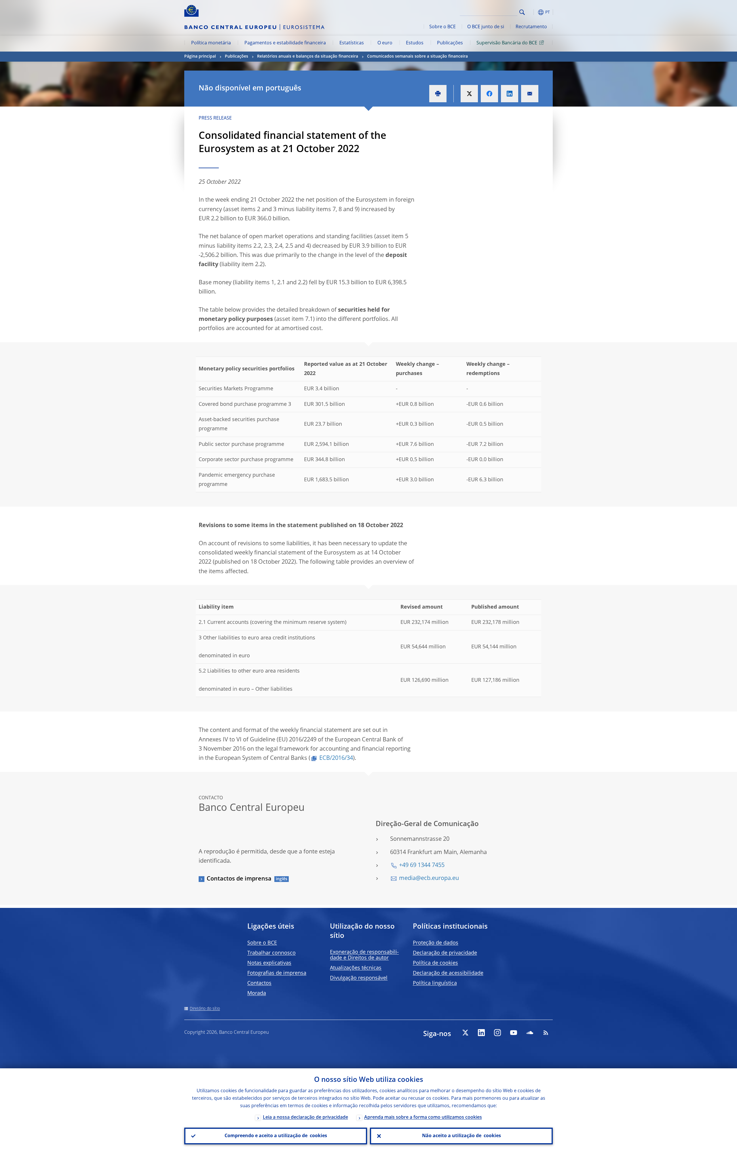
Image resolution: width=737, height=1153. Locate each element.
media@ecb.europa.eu (429, 878)
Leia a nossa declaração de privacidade (305, 1117)
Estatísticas (351, 43)
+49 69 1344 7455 (422, 865)
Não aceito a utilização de (461, 1136)
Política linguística (435, 983)
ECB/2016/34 (336, 758)
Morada (256, 993)
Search (522, 12)
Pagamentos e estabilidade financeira (285, 43)
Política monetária (211, 43)
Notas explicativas (269, 963)
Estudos (414, 43)
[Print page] (438, 93)
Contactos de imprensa (239, 879)
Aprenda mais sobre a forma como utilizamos (423, 1117)
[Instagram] (497, 1033)
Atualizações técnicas (355, 968)
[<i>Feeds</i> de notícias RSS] (546, 1033)
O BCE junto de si (485, 27)
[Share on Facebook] (489, 93)
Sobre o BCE (442, 27)
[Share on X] (469, 93)
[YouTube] (514, 1033)
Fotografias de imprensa (276, 973)
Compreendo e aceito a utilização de (276, 1136)
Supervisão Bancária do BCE (506, 43)
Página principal (200, 56)
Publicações (450, 43)
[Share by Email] (529, 93)
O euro (384, 43)
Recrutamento (531, 27)
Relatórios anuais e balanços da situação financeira (307, 56)
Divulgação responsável (359, 978)
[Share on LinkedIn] (509, 93)
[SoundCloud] (530, 1033)
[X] (465, 1033)
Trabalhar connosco (271, 953)
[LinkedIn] (481, 1033)
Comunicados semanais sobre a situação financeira (417, 56)
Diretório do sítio (205, 1009)
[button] (532, 12)
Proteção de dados (435, 943)
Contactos (259, 983)
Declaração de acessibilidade (448, 973)
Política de (435, 963)
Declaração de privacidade (445, 953)
